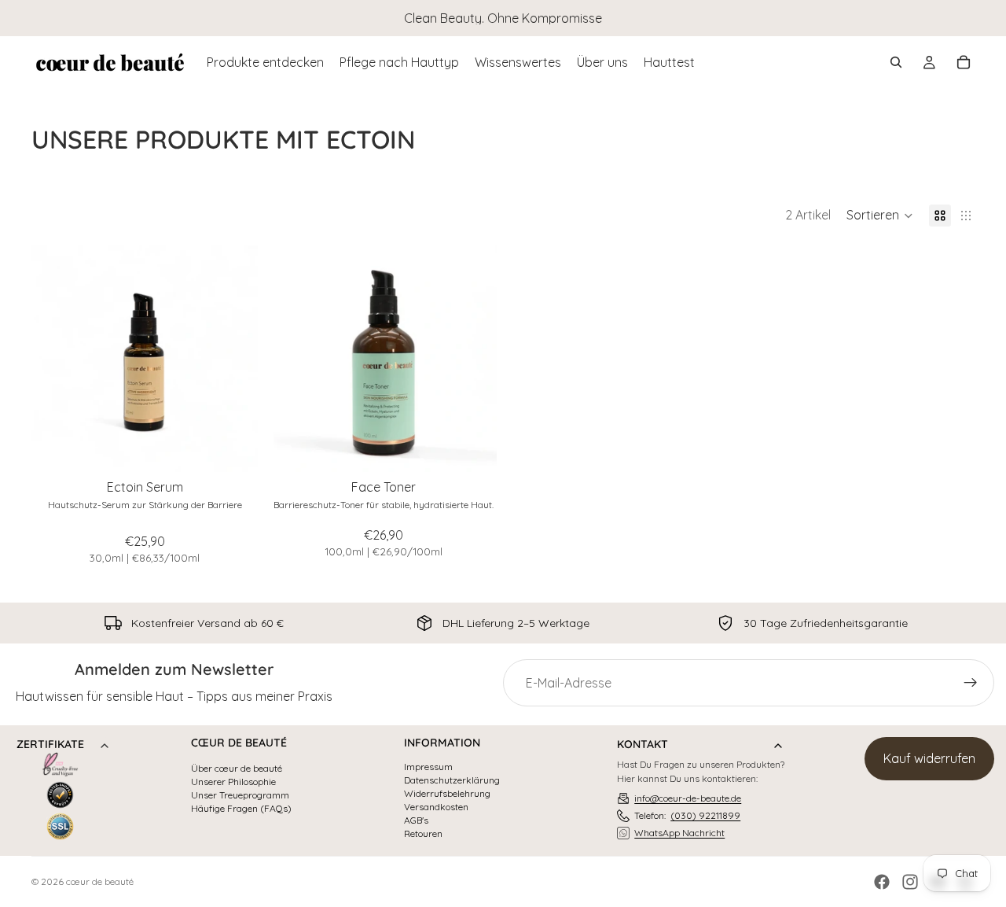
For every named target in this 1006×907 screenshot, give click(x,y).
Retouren (423, 834)
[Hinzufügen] (233, 447)
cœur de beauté (100, 881)
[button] (879, 215)
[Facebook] (881, 881)
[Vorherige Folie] (55, 358)
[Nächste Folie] (234, 358)
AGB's (416, 820)
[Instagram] (910, 881)
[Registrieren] (970, 682)
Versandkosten (436, 807)
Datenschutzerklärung (452, 780)
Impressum (428, 767)
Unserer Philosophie (233, 782)
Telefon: (687, 815)
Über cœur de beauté (236, 768)
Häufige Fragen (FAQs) (241, 808)
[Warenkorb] (963, 62)
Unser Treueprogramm (240, 795)
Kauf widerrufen (929, 758)
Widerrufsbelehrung (447, 793)
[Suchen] (896, 62)
